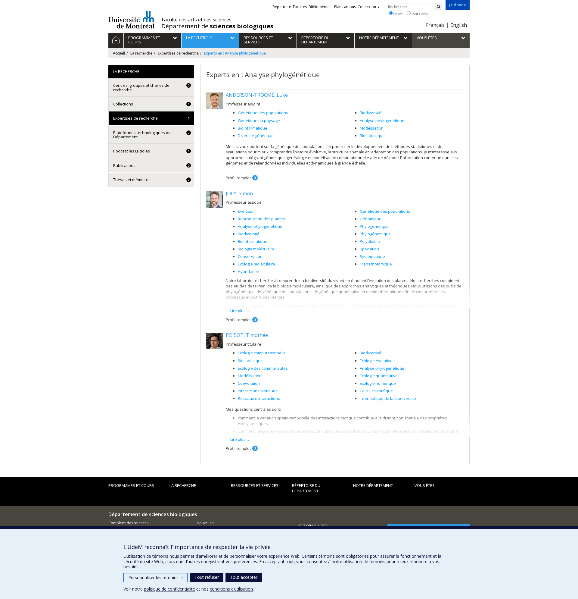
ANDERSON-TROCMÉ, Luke (257, 95)
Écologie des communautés (263, 368)
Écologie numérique (378, 383)
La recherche (141, 53)
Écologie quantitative (379, 375)
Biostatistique (372, 135)
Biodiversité (370, 112)
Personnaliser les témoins (155, 577)
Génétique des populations (263, 112)
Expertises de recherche (178, 53)
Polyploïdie (370, 241)
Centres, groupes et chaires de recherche (141, 87)
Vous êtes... (426, 485)
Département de (217, 26)
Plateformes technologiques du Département (142, 135)
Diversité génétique (256, 135)
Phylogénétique (374, 226)
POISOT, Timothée (247, 335)
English (458, 25)
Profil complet (238, 177)
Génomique (370, 218)
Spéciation (369, 249)
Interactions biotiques (258, 391)
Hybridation (248, 271)
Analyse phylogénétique (382, 120)
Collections (123, 104)
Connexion (367, 6)
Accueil (119, 53)
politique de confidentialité (169, 589)
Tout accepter (243, 577)
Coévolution (249, 383)
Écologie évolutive (376, 360)
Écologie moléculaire (256, 264)
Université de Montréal (131, 20)
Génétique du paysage (259, 120)
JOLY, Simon (239, 193)
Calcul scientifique (376, 391)
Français (435, 25)
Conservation (250, 256)
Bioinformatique (252, 128)
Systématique (372, 256)
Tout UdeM (419, 13)
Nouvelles (205, 522)
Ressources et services (254, 485)
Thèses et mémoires (132, 179)
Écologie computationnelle (262, 353)
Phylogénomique (375, 234)
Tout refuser (206, 577)
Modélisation (372, 128)
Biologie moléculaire (256, 249)
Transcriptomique (376, 264)
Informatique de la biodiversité (388, 398)
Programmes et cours (131, 485)
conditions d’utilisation (231, 589)
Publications (124, 165)
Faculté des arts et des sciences (197, 19)
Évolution (246, 211)
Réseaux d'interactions (259, 398)
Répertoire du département (306, 488)
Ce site (397, 13)
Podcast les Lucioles (131, 151)
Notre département (373, 485)
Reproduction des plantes (261, 218)
